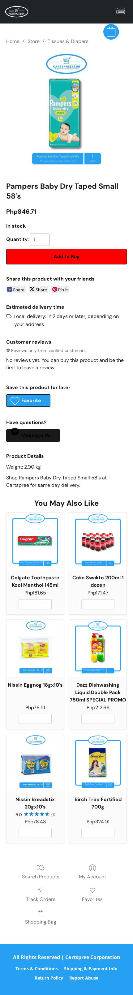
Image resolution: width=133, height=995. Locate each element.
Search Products (40, 876)
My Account (92, 876)
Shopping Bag (40, 922)
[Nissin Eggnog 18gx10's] (35, 648)
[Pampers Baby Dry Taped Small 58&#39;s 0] (66, 111)
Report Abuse (83, 978)
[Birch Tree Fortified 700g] (98, 762)
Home (12, 41)
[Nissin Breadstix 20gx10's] (35, 762)
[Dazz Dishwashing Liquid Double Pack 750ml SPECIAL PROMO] (98, 648)
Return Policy (49, 978)
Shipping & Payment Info (91, 968)
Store (34, 41)
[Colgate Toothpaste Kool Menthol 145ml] (35, 541)
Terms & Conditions (36, 968)
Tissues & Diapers (68, 41)
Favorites (92, 899)
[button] (17, 11)
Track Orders (40, 899)
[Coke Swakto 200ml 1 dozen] (98, 541)
